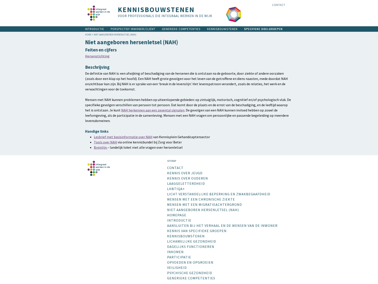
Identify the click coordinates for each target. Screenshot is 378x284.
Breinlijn (100, 147)
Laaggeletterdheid (186, 183)
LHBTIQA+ (176, 189)
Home (88, 34)
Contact (278, 5)
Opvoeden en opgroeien (190, 262)
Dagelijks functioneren (190, 246)
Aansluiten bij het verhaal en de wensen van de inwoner (222, 225)
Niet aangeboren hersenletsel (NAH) (203, 210)
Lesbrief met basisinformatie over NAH (123, 137)
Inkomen (175, 252)
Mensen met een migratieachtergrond (204, 204)
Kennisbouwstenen (222, 29)
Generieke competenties (181, 29)
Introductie (94, 29)
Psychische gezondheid (189, 273)
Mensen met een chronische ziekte (201, 199)
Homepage (176, 215)
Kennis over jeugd (185, 173)
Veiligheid (177, 267)
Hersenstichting (97, 56)
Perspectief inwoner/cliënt (133, 29)
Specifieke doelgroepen (263, 29)
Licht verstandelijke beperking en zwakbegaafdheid (218, 194)
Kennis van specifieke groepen (197, 231)
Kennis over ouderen (187, 178)
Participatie (179, 257)
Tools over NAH (105, 142)
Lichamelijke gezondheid (191, 241)
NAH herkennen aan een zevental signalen (152, 110)
